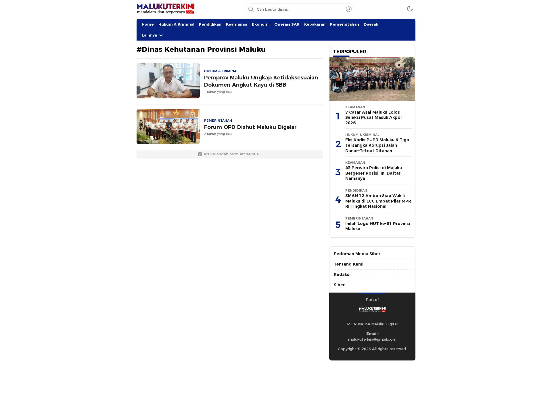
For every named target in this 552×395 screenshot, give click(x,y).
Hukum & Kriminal (176, 24)
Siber (339, 285)
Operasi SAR (287, 24)
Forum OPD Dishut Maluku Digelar (250, 127)
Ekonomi (261, 24)
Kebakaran (314, 24)
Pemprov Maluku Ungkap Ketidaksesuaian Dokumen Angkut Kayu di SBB (261, 81)
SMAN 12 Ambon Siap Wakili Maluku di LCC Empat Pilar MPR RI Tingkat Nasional (378, 201)
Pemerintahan (344, 24)
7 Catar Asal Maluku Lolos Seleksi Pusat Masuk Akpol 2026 (373, 117)
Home (148, 24)
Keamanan (236, 24)
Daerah (371, 24)
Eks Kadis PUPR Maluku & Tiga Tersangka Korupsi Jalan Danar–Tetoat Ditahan (377, 145)
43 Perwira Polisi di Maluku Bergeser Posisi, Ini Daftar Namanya (373, 173)
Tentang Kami (348, 264)
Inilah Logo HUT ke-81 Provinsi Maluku (377, 226)
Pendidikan (210, 24)
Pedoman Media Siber (357, 253)
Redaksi (342, 274)
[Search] (349, 9)
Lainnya (149, 35)
